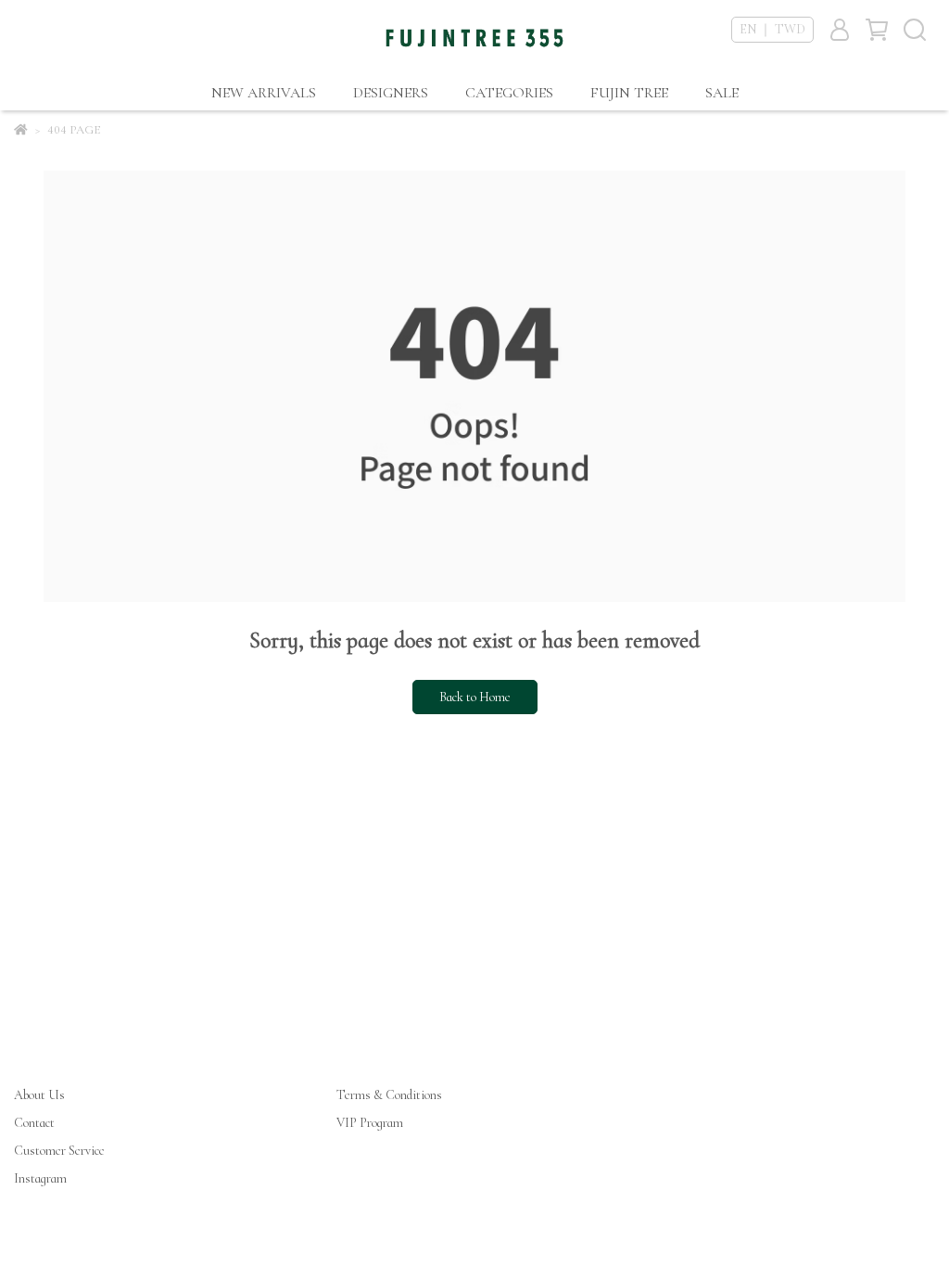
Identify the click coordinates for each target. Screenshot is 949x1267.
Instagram (40, 1178)
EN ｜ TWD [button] (772, 29)
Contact (34, 1123)
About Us (39, 1095)
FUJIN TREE (629, 92)
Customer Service (59, 1150)
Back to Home (475, 697)
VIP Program (369, 1123)
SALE (722, 92)
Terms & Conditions (389, 1095)
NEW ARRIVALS (263, 92)
